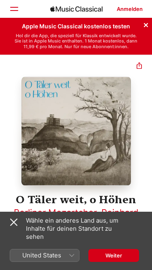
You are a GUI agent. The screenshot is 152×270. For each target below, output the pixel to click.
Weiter (113, 255)
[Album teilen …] (139, 66)
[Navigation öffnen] (14, 9)
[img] (76, 9)
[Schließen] (146, 24)
